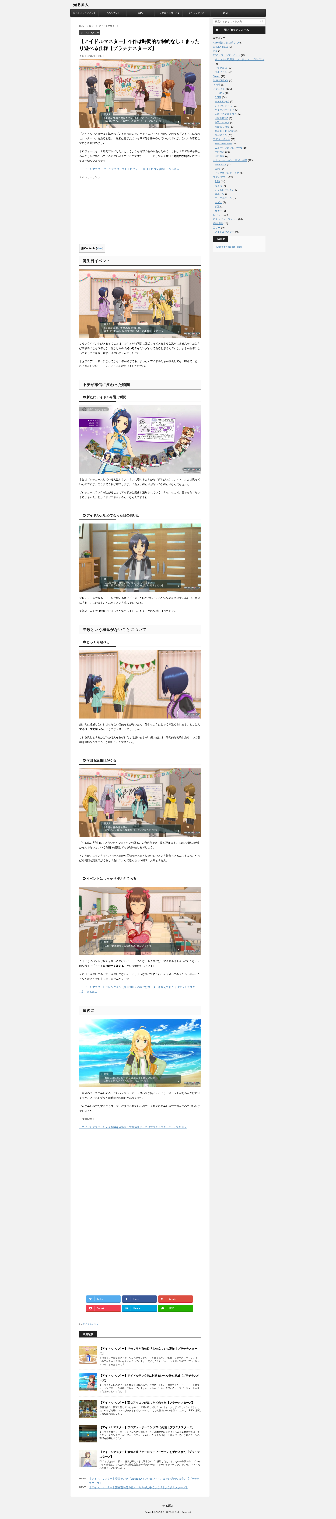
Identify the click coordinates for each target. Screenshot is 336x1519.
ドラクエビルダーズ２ (168, 13)
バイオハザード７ (224, 109)
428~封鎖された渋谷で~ (226, 42)
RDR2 (224, 13)
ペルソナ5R (112, 13)
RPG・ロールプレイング (226, 55)
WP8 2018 (220, 164)
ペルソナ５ (221, 72)
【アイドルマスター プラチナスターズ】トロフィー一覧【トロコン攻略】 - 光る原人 (129, 168)
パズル (218, 202)
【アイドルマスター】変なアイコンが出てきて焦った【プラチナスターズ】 (147, 1402)
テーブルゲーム (223, 198)
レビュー (218, 215)
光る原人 (81, 4)
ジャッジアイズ (196, 13)
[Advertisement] (108, 214)
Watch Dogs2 (222, 101)
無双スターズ (222, 122)
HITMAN (219, 93)
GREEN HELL (220, 46)
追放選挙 (220, 156)
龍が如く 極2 (222, 126)
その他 (216, 84)
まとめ (218, 185)
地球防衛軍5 (221, 118)
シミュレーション (224, 189)
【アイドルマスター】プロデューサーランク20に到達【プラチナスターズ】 (147, 1427)
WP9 (140, 13)
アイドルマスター (91, 1324)
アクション (219, 88)
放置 (217, 206)
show (100, 248)
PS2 (215, 51)
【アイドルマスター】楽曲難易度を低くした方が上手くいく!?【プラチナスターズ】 (138, 1487)
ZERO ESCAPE (223, 143)
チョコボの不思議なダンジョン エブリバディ (239, 59)
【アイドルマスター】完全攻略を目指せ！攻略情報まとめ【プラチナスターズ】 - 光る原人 (133, 1127)
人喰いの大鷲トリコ (226, 114)
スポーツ (220, 194)
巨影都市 (220, 151)
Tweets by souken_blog (229, 246)
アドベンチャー (221, 139)
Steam (216, 76)
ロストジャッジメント (84, 13)
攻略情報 (218, 223)
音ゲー (218, 210)
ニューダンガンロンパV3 (228, 147)
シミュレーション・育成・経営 (230, 160)
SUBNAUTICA (220, 80)
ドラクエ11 (221, 67)
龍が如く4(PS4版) (225, 130)
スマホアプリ (220, 177)
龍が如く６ (221, 135)
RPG (217, 181)
